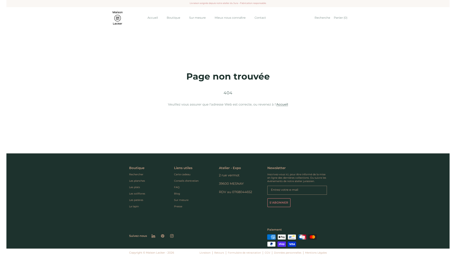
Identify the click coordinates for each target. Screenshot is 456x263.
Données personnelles (287, 252)
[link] (173, 18)
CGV (267, 252)
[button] (321, 18)
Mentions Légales (316, 252)
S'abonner (279, 202)
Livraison (205, 252)
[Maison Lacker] (117, 18)
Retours (219, 252)
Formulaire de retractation (244, 252)
